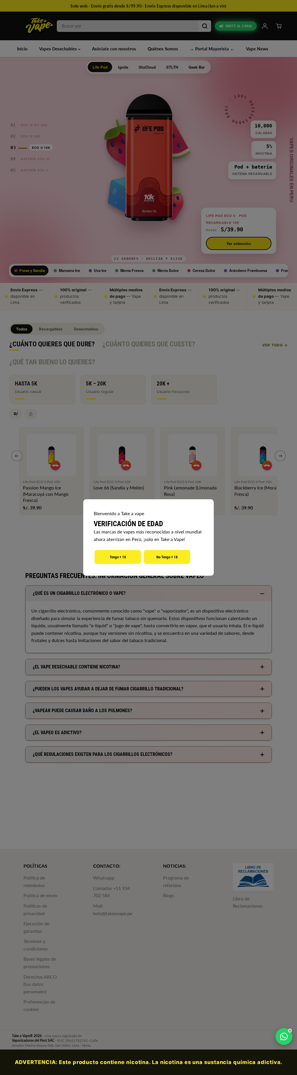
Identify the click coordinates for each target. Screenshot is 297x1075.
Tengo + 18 (118, 557)
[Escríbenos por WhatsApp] (284, 1036)
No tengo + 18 (167, 557)
